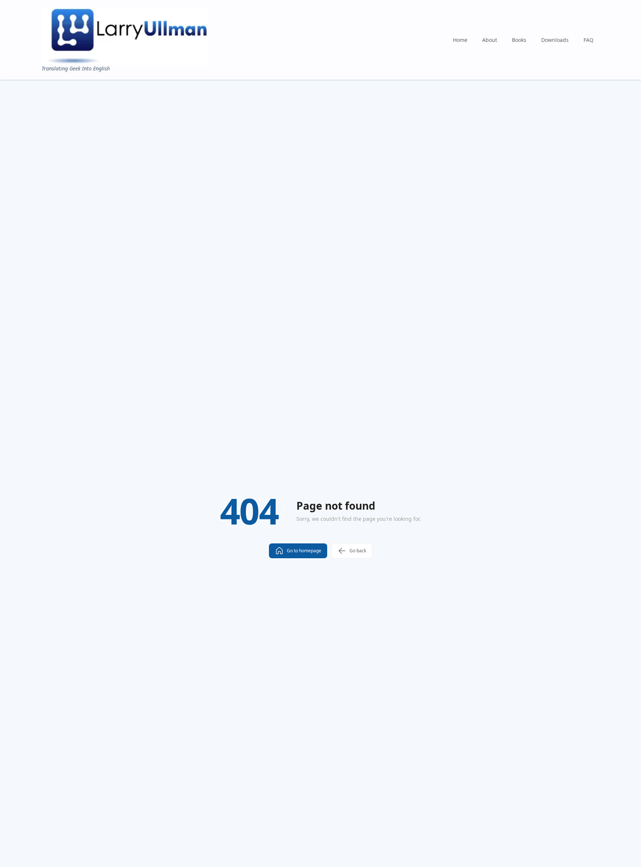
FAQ (589, 39)
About (489, 39)
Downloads (555, 39)
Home (460, 39)
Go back (357, 550)
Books (519, 39)
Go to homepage (304, 550)
